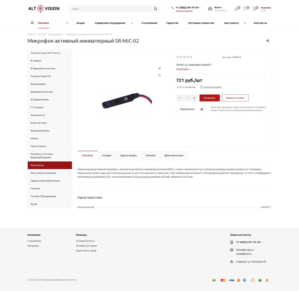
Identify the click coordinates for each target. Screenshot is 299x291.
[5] (191, 57)
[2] (181, 57)
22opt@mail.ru (244, 254)
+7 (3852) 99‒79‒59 (187, 7)
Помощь (81, 234)
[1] (178, 57)
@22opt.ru (248, 250)
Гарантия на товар (86, 250)
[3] (184, 57)
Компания (34, 234)
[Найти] (155, 8)
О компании (34, 241)
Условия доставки (86, 245)
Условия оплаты (85, 241)
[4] (187, 57)
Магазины (33, 245)
